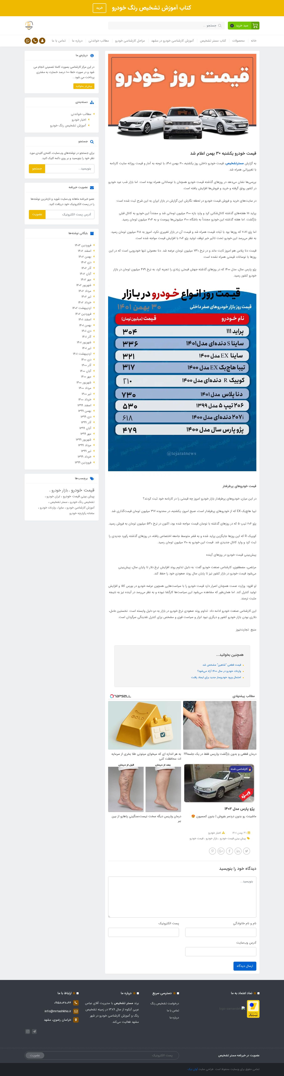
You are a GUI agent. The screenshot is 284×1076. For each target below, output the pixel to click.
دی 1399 (86, 416)
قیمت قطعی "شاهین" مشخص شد (222, 665)
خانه (253, 40)
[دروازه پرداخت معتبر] (253, 1008)
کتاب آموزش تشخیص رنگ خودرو (150, 7)
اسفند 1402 (84, 250)
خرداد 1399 (84, 456)
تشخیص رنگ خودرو (81, 502)
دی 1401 (86, 330)
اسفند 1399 (84, 405)
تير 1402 (86, 296)
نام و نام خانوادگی (244, 923)
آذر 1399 (86, 422)
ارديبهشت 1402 (81, 308)
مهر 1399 (85, 433)
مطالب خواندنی (99, 40)
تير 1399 (86, 451)
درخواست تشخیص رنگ (165, 1003)
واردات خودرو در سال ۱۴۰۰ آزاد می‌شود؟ (219, 671)
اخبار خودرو (214, 833)
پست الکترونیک (169, 923)
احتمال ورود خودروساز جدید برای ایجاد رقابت (216, 677)
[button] (244, 26)
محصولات (238, 40)
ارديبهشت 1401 (82, 353)
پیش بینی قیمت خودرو (232, 838)
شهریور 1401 (84, 342)
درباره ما (77, 40)
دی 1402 (86, 262)
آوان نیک (193, 1069)
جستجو (37, 168)
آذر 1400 (86, 365)
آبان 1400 (85, 371)
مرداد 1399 (84, 445)
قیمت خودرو (196, 838)
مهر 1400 (86, 376)
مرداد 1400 (85, 388)
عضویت (37, 214)
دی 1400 (86, 359)
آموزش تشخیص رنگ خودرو (68, 125)
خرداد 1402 (84, 302)
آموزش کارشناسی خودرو (80, 507)
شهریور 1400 (84, 382)
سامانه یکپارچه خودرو (81, 513)
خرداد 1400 (84, 399)
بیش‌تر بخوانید (84, 86)
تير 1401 (86, 348)
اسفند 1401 (85, 319)
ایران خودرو (53, 496)
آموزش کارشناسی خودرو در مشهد (172, 40)
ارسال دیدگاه (245, 966)
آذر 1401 (86, 336)
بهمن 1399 (84, 410)
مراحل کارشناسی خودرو (130, 40)
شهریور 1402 (83, 285)
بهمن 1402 (85, 256)
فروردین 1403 (83, 245)
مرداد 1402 (85, 291)
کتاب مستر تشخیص (213, 40)
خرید (99, 7)
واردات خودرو (47, 507)
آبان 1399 (85, 428)
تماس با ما (59, 40)
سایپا (61, 507)
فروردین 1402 (83, 313)
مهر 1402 (86, 279)
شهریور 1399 (83, 439)
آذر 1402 (86, 268)
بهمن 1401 (85, 325)
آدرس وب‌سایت (246, 942)
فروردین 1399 (83, 462)
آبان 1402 (85, 273)
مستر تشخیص (58, 502)
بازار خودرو (211, 838)
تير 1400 (86, 393)
